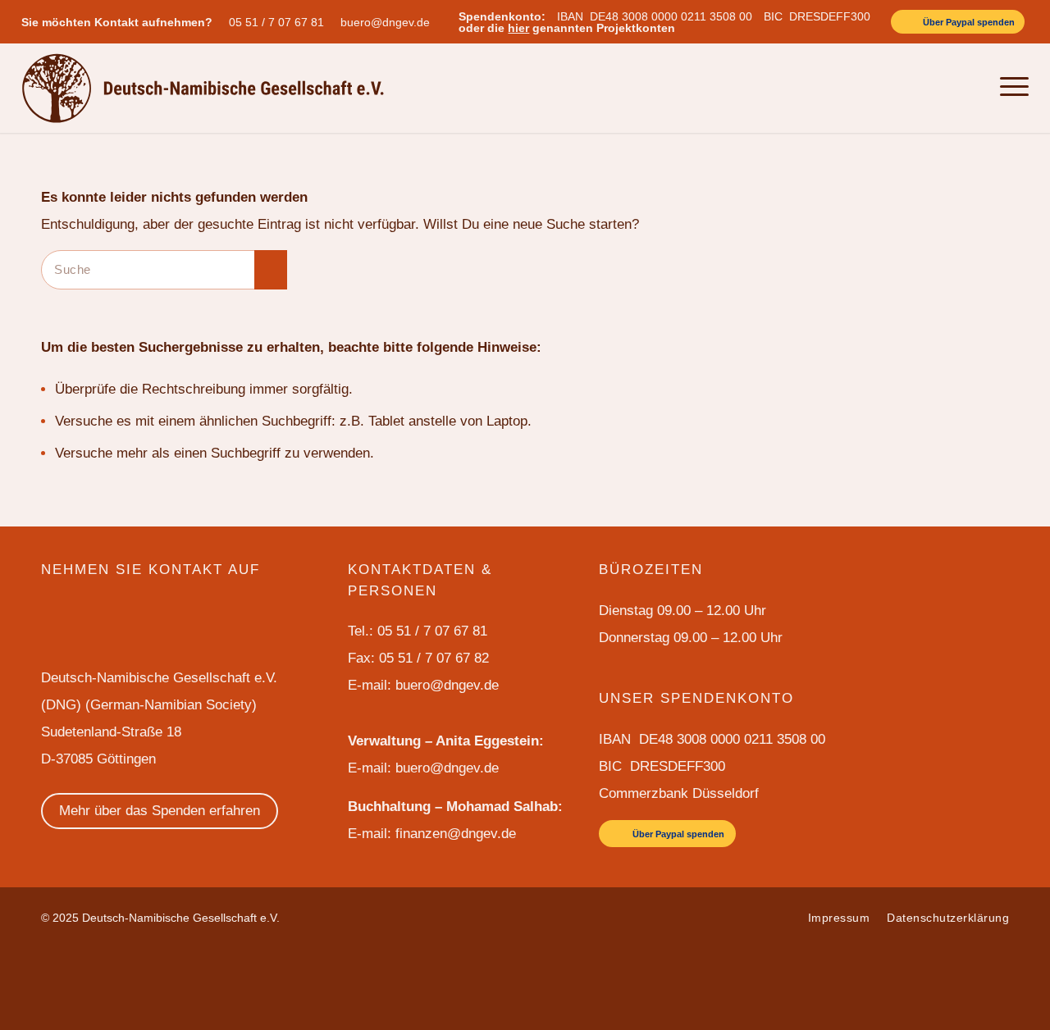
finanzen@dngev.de (455, 833)
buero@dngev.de (385, 22)
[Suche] (973, 88)
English (883, 87)
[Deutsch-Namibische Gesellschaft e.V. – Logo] (203, 88)
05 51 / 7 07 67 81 (276, 22)
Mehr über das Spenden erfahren (159, 810)
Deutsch (931, 87)
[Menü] (1009, 88)
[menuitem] (280, 22)
